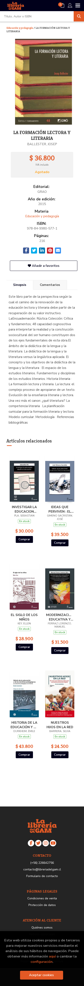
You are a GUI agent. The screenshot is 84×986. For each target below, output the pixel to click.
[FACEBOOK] (31, 843)
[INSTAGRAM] (45, 843)
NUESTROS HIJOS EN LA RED (60, 724)
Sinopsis (19, 285)
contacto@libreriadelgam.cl (42, 869)
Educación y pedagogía (20, 28)
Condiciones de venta (42, 898)
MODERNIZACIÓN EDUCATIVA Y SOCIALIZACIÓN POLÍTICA (59, 617)
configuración (42, 961)
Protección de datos (42, 905)
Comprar (24, 539)
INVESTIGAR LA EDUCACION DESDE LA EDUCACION (24, 509)
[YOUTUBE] (53, 843)
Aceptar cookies (41, 975)
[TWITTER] (38, 843)
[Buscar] (79, 16)
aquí (52, 956)
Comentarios (50, 285)
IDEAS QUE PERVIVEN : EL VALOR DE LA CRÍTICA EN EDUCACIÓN (59, 509)
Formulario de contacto (42, 876)
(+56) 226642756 (42, 863)
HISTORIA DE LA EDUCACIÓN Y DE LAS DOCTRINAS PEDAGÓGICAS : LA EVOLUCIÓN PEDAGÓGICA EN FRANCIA (24, 724)
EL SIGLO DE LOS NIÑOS (24, 617)
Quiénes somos (42, 928)
